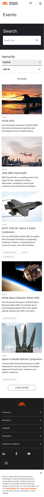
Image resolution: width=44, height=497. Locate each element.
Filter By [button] (7, 62)
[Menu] (36, 3)
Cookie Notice (10, 488)
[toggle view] (40, 412)
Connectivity (8, 257)
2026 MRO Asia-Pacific (14, 173)
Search (32, 3)
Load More (22, 387)
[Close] (41, 473)
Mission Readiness (10, 252)
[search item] (22, 99)
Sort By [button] (6, 69)
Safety (24, 252)
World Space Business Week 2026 (20, 297)
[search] (36, 40)
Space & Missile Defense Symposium (22, 359)
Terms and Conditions (28, 488)
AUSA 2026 (8, 120)
